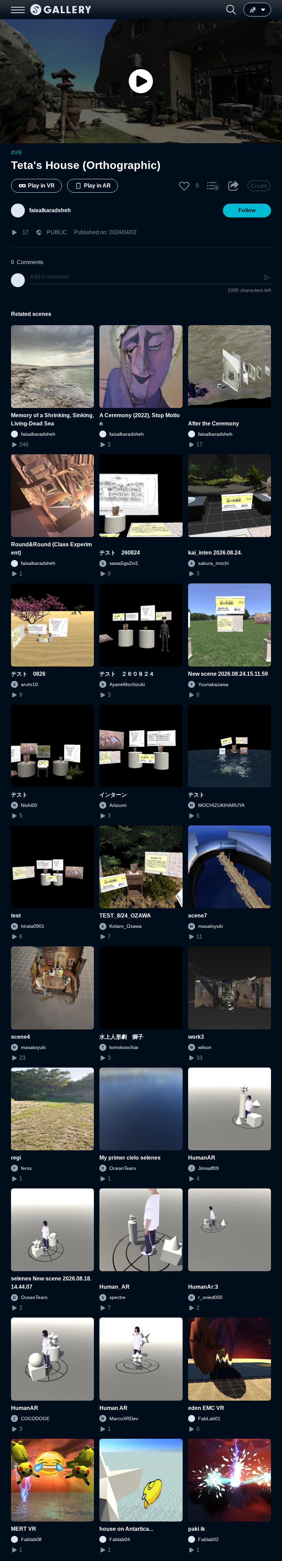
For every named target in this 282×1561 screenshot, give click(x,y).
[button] (231, 9)
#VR (16, 153)
